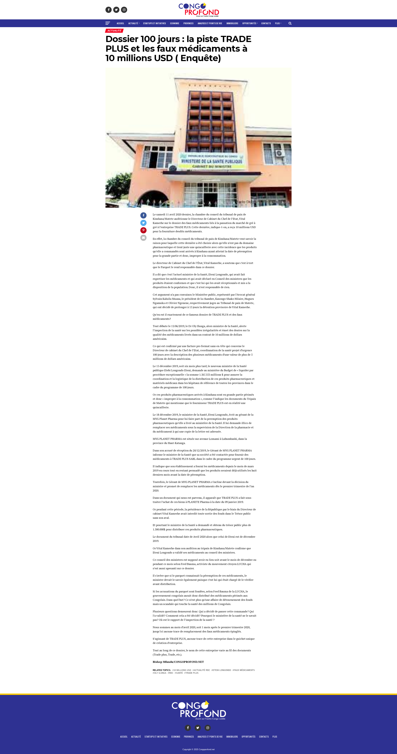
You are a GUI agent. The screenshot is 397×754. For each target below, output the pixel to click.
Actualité (133, 23)
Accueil (120, 23)
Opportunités (249, 23)
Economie (174, 23)
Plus (277, 23)
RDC (171, 673)
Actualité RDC (202, 670)
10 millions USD (182, 670)
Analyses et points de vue (210, 23)
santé (179, 673)
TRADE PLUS (192, 673)
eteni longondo (222, 670)
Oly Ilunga (160, 673)
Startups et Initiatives (154, 23)
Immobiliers (232, 23)
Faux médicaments (244, 670)
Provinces (188, 23)
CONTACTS (266, 23)
